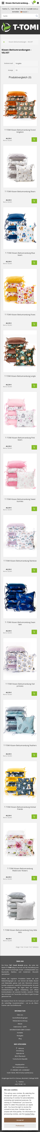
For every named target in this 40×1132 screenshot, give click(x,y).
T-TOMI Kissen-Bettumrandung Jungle (20, 376)
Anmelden (15, 12)
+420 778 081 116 (17, 9)
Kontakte (20, 1033)
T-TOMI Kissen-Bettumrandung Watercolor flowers (20, 869)
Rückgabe (20, 1036)
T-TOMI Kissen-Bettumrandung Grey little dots (20, 931)
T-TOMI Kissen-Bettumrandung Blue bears (20, 254)
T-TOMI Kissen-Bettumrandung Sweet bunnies (20, 500)
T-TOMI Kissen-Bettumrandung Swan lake (20, 623)
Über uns (20, 1015)
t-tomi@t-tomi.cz (32, 9)
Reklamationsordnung (20, 1021)
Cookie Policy (29, 1114)
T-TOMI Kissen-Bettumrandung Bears (20, 191)
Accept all (20, 1120)
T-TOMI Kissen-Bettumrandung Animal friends (20, 808)
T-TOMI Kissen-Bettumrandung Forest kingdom (20, 131)
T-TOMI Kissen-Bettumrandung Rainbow (20, 561)
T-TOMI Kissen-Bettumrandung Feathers (20, 745)
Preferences (20, 1125)
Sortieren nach (8, 63)
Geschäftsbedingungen (20, 1018)
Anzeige (10, 70)
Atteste (20, 1024)
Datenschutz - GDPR (20, 1027)
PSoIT (30, 1130)
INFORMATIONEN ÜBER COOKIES (20, 1030)
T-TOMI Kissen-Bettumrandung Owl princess (20, 685)
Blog (20, 1039)
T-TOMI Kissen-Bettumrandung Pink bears (20, 439)
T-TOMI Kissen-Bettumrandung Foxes (20, 314)
